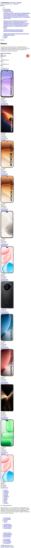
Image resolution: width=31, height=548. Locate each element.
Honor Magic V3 (4, 280)
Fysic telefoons (6, 543)
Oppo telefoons (11, 35)
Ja (2, 58)
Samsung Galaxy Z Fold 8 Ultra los (13, 22)
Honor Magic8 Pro (5, 313)
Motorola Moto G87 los (21, 26)
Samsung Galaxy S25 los (9, 20)
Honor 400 (3, 453)
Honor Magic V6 (4, 104)
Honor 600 (3, 140)
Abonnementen (6, 9)
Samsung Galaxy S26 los (10, 23)
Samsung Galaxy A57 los (10, 26)
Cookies (12, 546)
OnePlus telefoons (7, 526)
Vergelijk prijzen (4, 103)
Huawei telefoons (7, 541)
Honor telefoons (23, 33)
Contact (5, 37)
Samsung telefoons (15, 29)
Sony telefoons (6, 539)
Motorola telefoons (7, 33)
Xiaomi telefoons (19, 31)
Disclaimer (7, 546)
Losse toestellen (7, 10)
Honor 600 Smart (5, 69)
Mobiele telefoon (4, 53)
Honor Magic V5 (4, 383)
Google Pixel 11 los (18, 13)
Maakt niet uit (5, 60)
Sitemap (2, 546)
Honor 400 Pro (4, 245)
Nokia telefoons (15, 33)
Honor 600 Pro (4, 175)
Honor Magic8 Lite (5, 348)
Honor (9, 53)
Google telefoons (11, 31)
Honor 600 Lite (4, 418)
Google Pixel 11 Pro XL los (13, 14)
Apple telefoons (7, 29)
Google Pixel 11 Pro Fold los (11, 15)
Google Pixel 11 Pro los (8, 13)
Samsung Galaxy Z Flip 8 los (11, 24)
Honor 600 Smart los (9, 17)
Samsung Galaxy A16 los (20, 17)
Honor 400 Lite (4, 210)
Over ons (5, 36)
